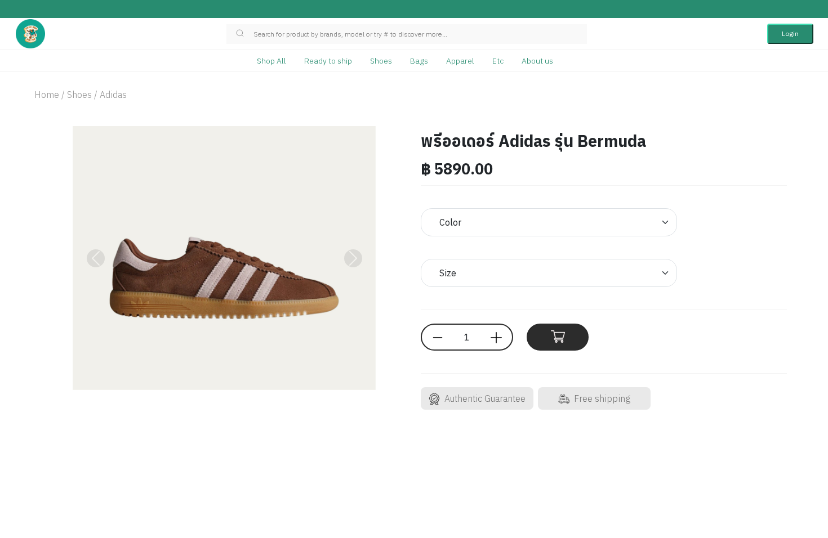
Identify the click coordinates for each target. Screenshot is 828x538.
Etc (498, 61)
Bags (419, 61)
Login (790, 33)
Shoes (381, 61)
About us (537, 61)
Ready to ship (328, 61)
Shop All (271, 61)
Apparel (460, 61)
